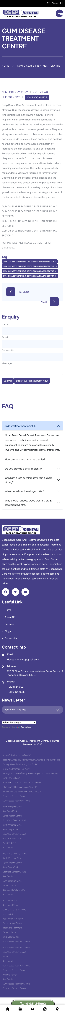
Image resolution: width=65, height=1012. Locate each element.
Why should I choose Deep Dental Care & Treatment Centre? (28, 502)
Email (5, 337)
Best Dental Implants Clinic (14, 890)
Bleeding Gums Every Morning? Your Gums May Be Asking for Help (31, 759)
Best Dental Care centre (13, 918)
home (8, 609)
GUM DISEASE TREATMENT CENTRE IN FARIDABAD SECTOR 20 (30, 266)
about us (10, 617)
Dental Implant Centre (12, 815)
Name (5, 324)
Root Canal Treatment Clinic (15, 820)
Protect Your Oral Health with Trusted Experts (22, 791)
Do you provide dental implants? (23, 468)
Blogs (8, 631)
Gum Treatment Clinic (12, 838)
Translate (26, 727)
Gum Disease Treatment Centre (16, 800)
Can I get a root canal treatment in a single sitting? (28, 480)
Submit (8, 380)
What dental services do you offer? (24, 491)
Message (7, 363)
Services (9, 624)
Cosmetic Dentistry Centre (14, 796)
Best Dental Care (10, 900)
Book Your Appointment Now (32, 380)
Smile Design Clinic (11, 829)
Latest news (11, 97)
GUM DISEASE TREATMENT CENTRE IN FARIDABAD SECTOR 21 (29, 261)
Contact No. (8, 350)
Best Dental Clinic (10, 811)
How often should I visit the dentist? (25, 459)
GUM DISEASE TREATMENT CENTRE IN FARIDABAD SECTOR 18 (30, 276)
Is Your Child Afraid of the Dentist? (17, 755)
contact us (11, 638)
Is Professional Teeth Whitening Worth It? (20, 787)
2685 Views (40, 92)
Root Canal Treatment (12, 927)
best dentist (8, 914)
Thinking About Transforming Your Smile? (20, 764)
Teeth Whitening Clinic (12, 806)
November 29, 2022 (15, 92)
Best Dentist (8, 847)
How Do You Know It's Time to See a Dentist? (22, 782)
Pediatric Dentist (10, 843)
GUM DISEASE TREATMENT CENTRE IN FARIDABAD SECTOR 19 (30, 271)
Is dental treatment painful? (20, 425)
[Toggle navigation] (59, 13)
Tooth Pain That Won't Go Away (16, 768)
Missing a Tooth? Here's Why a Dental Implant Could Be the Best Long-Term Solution (30, 775)
